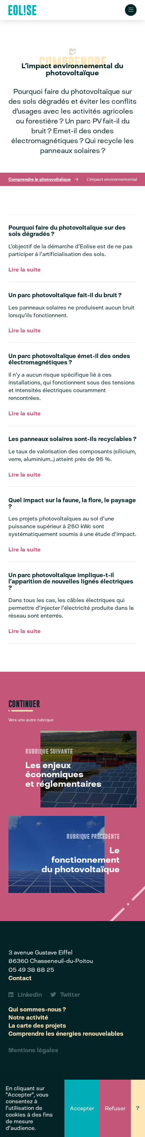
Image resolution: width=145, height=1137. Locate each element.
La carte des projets (37, 1025)
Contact (20, 978)
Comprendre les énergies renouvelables (66, 1033)
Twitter (70, 994)
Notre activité (28, 1017)
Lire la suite (24, 270)
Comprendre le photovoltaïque (39, 179)
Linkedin (30, 994)
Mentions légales (33, 1050)
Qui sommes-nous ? (37, 1009)
